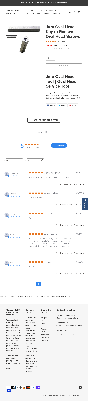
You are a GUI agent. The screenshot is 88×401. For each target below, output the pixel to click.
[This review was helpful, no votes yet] (77, 184)
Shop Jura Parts (13, 12)
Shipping (49, 49)
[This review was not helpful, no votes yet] (81, 184)
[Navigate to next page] (55, 284)
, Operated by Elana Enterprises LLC (70, 396)
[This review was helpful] (77, 253)
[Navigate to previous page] (33, 284)
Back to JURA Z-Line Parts (45, 120)
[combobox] (14, 160)
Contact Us (45, 340)
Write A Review (59, 145)
